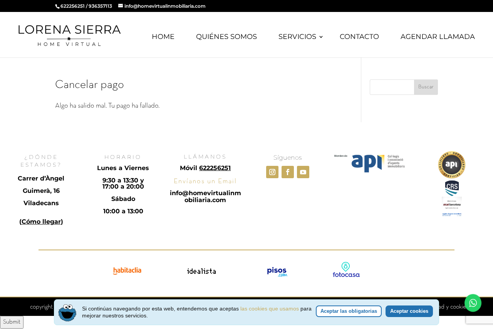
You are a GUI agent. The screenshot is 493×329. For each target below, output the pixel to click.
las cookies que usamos (269, 308)
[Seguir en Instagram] (272, 172)
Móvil (205, 168)
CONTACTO (359, 36)
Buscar (426, 86)
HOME (163, 36)
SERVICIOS (297, 36)
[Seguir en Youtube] (303, 172)
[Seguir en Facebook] (288, 172)
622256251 (72, 6)
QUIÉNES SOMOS (226, 36)
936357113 (100, 6)
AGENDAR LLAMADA (438, 36)
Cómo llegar (41, 221)
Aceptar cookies (409, 311)
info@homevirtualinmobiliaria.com (205, 196)
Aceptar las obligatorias (348, 311)
